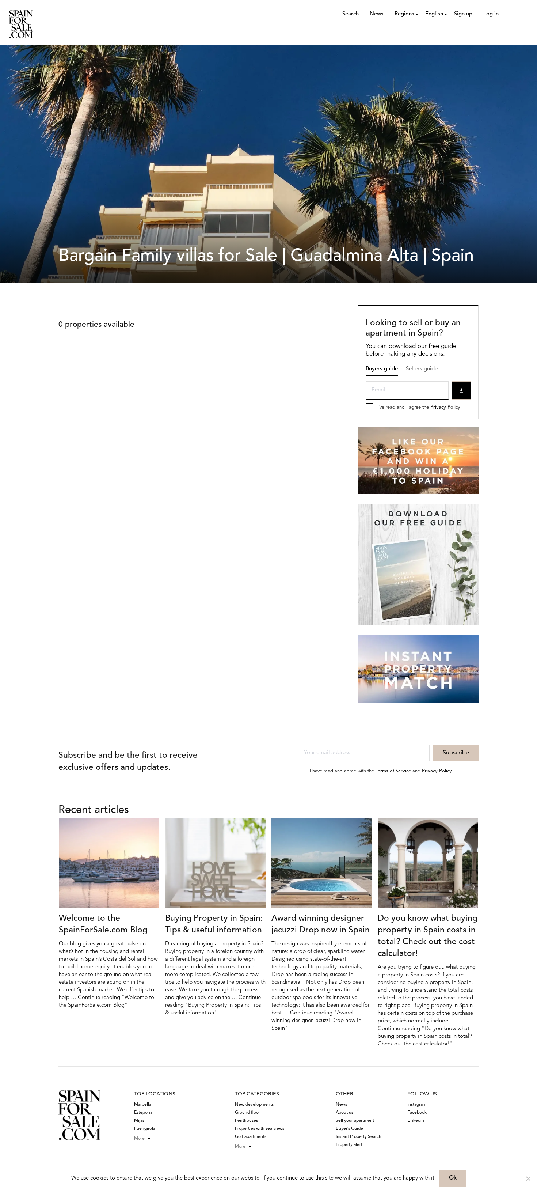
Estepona (143, 1112)
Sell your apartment (355, 1121)
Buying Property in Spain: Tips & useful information (214, 925)
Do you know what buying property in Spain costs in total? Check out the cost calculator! (427, 936)
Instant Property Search (358, 1137)
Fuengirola (144, 1129)
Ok (453, 1178)
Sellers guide (422, 369)
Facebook (417, 1112)
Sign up (463, 14)
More (139, 1138)
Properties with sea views (259, 1129)
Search (350, 14)
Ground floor (247, 1112)
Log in (491, 14)
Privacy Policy (445, 407)
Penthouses (246, 1121)
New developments (254, 1104)
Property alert (349, 1145)
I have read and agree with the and (381, 771)
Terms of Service (393, 771)
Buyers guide (382, 369)
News (377, 14)
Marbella (142, 1104)
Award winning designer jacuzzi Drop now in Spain (320, 925)
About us (344, 1112)
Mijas (139, 1121)
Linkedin (415, 1121)
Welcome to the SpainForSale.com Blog (103, 925)
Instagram (416, 1104)
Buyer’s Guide (349, 1129)
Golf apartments (250, 1137)
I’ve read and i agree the (418, 407)
